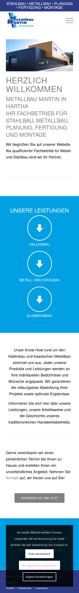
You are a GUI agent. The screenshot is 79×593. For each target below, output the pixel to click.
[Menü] (67, 20)
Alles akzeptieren (39, 553)
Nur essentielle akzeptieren (39, 565)
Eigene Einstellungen (39, 576)
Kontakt (12, 477)
